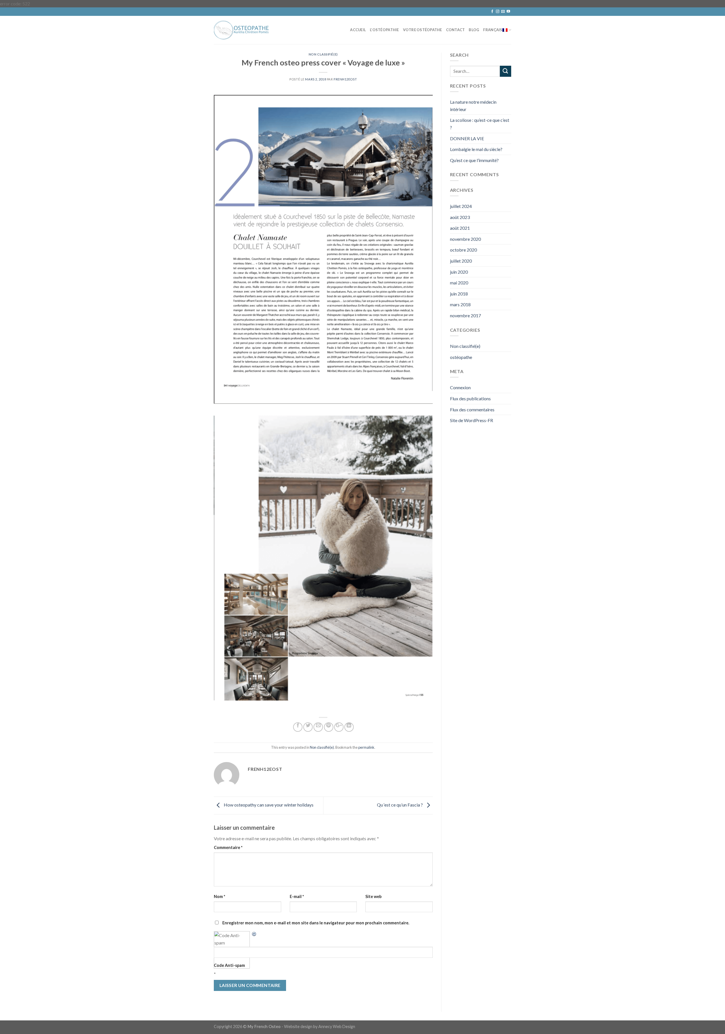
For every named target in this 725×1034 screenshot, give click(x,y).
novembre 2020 (465, 239)
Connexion (460, 387)
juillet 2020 (461, 260)
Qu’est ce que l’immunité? (474, 160)
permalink (366, 747)
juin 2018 (459, 293)
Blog (474, 29)
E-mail (297, 896)
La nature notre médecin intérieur (473, 105)
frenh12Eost (345, 79)
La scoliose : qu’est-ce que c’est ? (479, 123)
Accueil (358, 29)
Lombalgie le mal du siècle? (476, 149)
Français (492, 29)
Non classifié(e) (323, 54)
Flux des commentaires (472, 409)
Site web (373, 896)
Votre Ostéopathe (422, 29)
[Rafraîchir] (254, 933)
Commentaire (228, 847)
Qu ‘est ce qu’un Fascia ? (400, 805)
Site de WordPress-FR (471, 420)
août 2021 (460, 228)
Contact (455, 29)
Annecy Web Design (336, 1026)
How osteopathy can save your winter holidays (268, 805)
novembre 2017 (465, 315)
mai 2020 (459, 282)
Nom (219, 896)
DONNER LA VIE (467, 138)
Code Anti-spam (229, 965)
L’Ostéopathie (384, 29)
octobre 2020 (463, 249)
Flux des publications (470, 398)
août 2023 (460, 217)
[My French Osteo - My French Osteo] (242, 30)
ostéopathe (461, 357)
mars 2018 (460, 304)
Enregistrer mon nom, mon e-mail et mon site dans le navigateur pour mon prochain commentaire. (315, 922)
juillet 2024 (461, 206)
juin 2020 (459, 272)
